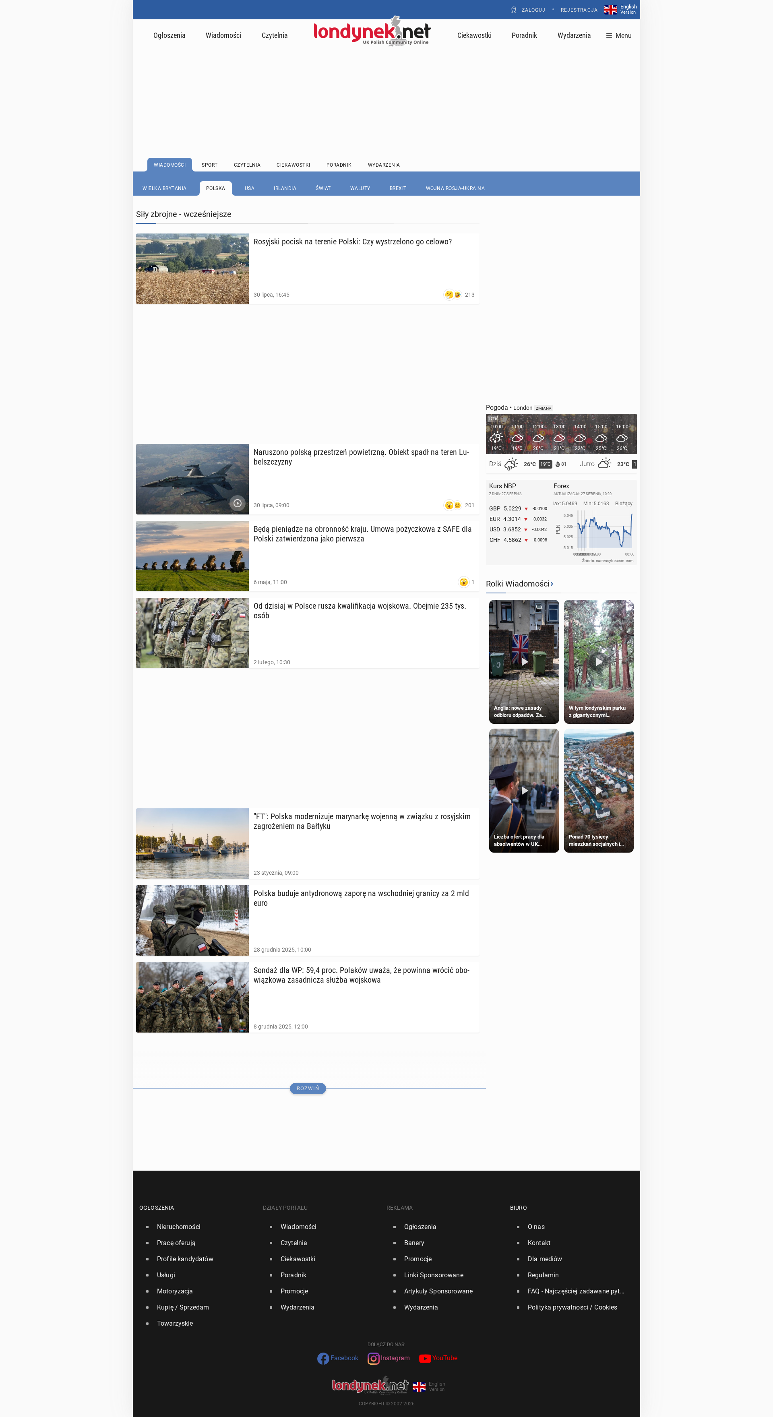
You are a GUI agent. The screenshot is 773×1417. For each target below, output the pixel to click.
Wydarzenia (574, 35)
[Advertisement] (386, 82)
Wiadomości (223, 35)
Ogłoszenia (169, 35)
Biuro (518, 1207)
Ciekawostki (474, 35)
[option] (197, 1227)
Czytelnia (275, 35)
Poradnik (524, 35)
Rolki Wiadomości (518, 584)
